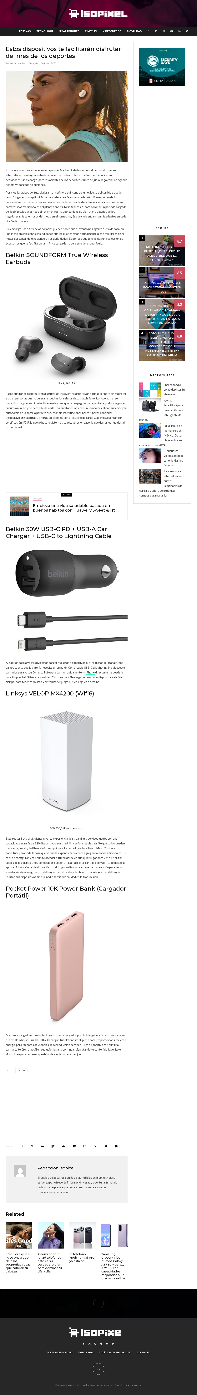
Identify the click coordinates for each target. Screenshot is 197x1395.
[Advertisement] (67, 460)
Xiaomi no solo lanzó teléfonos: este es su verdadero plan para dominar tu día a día (50, 1262)
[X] (156, 31)
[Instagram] (164, 31)
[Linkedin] (179, 31)
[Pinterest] (101, 1344)
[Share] (22, 1146)
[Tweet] (32, 1146)
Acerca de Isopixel (60, 1352)
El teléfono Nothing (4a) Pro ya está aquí (81, 1257)
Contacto (143, 1352)
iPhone (90, 672)
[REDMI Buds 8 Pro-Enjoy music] (51, 1235)
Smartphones (69, 31)
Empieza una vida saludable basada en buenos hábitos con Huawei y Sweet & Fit (74, 508)
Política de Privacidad (115, 1352)
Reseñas (25, 31)
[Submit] (63, 1146)
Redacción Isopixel (16, 63)
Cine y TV (91, 31)
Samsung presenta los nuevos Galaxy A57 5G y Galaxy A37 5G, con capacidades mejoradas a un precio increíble (113, 1266)
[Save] (74, 1146)
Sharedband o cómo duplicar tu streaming (174, 389)
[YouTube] (172, 31)
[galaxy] (114, 1235)
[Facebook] (148, 31)
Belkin (22, 1071)
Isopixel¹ (138, 1385)
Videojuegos (112, 31)
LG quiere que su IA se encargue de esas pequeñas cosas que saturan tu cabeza (19, 1262)
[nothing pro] (82, 1235)
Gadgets (33, 63)
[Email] (84, 1146)
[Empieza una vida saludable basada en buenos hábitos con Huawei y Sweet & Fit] (19, 506)
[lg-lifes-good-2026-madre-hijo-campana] (19, 1235)
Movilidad (134, 31)
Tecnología (44, 31)
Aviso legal (86, 1352)
